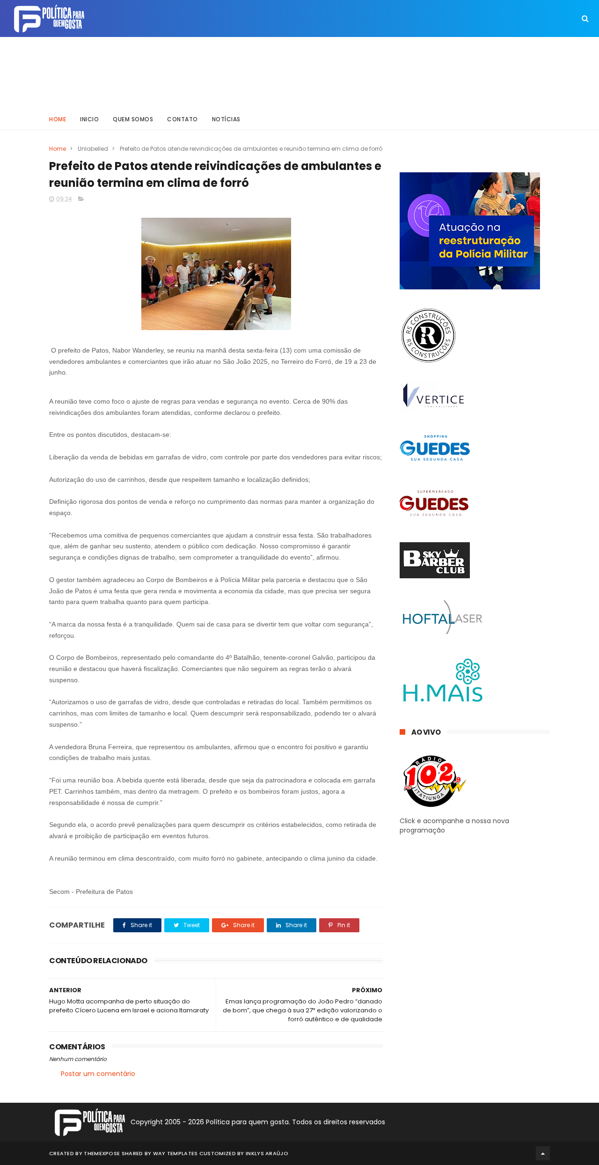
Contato (182, 119)
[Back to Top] (543, 1153)
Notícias (226, 119)
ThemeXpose (102, 1153)
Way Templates (175, 1153)
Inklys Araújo (267, 1153)
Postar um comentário (98, 1073)
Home (57, 119)
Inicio (89, 119)
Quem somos (133, 119)
